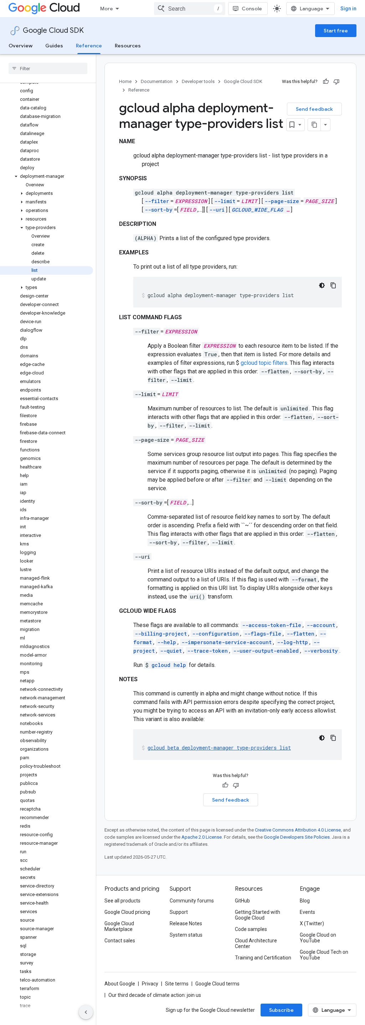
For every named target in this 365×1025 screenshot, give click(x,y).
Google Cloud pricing (127, 912)
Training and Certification (263, 958)
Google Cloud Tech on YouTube (324, 955)
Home (125, 81)
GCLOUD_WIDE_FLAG (257, 209)
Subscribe (281, 1010)
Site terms (177, 984)
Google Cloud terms (217, 984)
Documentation (157, 81)
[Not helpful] (336, 81)
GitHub (242, 901)
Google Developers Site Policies (297, 837)
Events (307, 912)
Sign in (348, 8)
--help (166, 642)
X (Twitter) (312, 923)
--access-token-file (271, 625)
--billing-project (161, 633)
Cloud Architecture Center (256, 943)
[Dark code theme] (322, 285)
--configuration (215, 633)
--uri (217, 209)
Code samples (251, 929)
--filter (157, 201)
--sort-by (159, 209)
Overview (20, 45)
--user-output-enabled (266, 650)
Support (179, 912)
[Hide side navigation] (86, 1012)
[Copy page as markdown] (314, 125)
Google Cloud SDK (53, 30)
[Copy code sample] (333, 285)
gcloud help (168, 665)
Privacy (150, 984)
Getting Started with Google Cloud (257, 915)
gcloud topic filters (264, 362)
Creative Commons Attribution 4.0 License (298, 830)
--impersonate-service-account (226, 642)
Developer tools (198, 81)
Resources (128, 45)
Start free (336, 30)
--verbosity (321, 650)
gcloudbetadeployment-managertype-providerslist (219, 747)
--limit (224, 201)
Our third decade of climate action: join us (154, 995)
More (106, 8)
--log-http (292, 642)
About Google (119, 984)
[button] (46, 176)
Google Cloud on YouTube (318, 937)
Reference (89, 45)
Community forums (192, 901)
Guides (54, 45)
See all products (122, 901)
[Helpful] (325, 81)
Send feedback (314, 109)
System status (186, 935)
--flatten (300, 633)
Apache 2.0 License (201, 837)
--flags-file (262, 633)
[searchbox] (48, 68)
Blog (305, 901)
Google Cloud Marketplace (119, 926)
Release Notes (186, 923)
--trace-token (207, 650)
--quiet (171, 650)
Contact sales (119, 940)
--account (321, 625)
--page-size (281, 201)
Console (252, 8)
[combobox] (189, 8)
